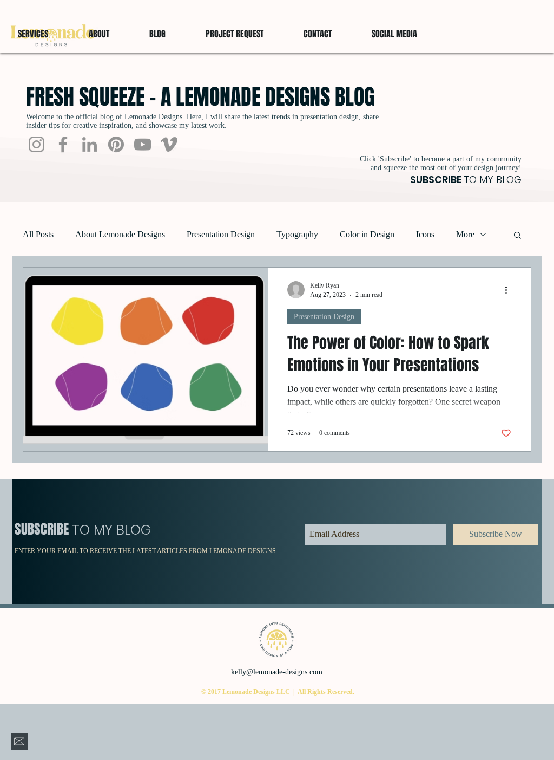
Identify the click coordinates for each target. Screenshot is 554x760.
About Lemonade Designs (120, 234)
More (465, 234)
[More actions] (509, 289)
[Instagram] (36, 144)
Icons (425, 234)
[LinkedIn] (89, 144)
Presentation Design (221, 234)
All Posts (38, 234)
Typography (297, 234)
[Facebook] (63, 144)
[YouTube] (142, 144)
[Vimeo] (169, 144)
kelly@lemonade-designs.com (276, 672)
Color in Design (367, 234)
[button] (394, 34)
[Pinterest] (116, 144)
